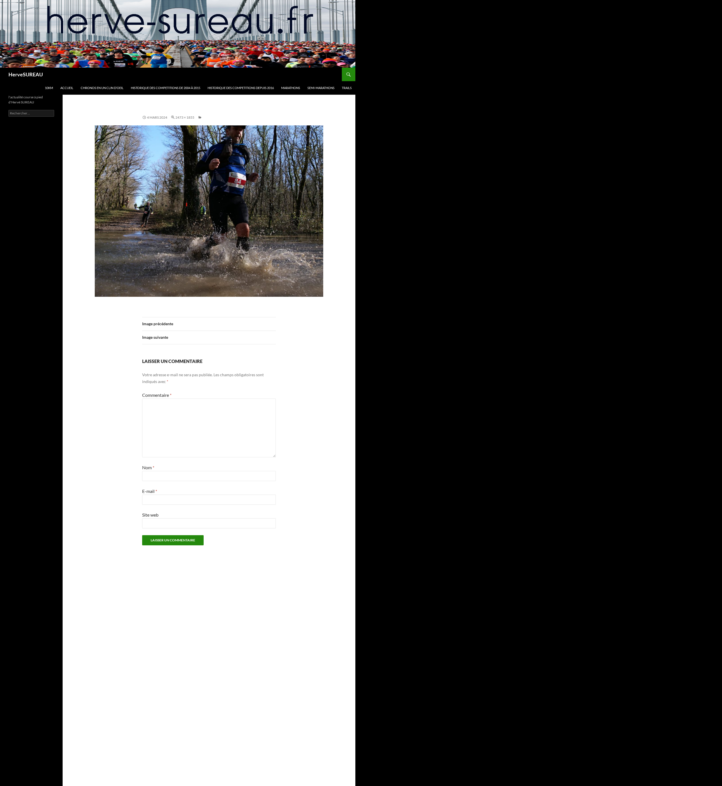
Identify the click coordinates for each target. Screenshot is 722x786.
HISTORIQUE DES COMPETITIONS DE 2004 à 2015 (165, 88)
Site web (150, 514)
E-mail (149, 491)
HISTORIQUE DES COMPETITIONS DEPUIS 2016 (241, 88)
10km (49, 88)
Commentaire (156, 395)
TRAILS (347, 88)
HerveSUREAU (25, 74)
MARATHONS (290, 88)
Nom (148, 467)
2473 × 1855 (184, 117)
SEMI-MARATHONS (320, 88)
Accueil (66, 88)
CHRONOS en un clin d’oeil (102, 88)
